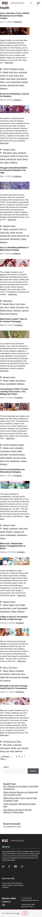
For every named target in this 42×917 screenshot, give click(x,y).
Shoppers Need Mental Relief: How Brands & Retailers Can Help (14, 170)
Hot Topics (20, 307)
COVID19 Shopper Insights (13, 69)
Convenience (5, 451)
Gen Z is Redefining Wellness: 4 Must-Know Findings (14, 248)
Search (6, 767)
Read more (9, 63)
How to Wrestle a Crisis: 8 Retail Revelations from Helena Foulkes (14, 15)
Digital (13, 451)
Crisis (11, 76)
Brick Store (13, 72)
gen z (7, 307)
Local (8, 82)
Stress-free (21, 236)
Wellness (3, 88)
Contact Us (6, 901)
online (2, 458)
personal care (5, 608)
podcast (24, 82)
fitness (12, 304)
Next (3, 759)
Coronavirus (4, 156)
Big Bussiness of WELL (12, 742)
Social (19, 159)
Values (21, 85)
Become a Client (9, 898)
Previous (4, 756)
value (12, 751)
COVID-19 (4, 76)
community (23, 72)
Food (17, 304)
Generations (7, 301)
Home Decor (11, 79)
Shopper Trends (9, 150)
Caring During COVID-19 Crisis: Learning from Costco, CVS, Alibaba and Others (14, 391)
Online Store (15, 82)
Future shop (18, 76)
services (3, 85)
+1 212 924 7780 (26, 898)
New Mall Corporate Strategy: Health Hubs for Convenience (14, 687)
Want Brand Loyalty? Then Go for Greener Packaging (13, 320)
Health (2, 79)
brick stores (7, 745)
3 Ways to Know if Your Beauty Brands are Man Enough (14, 618)
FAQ (3, 905)
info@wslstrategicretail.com (30, 900)
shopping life (13, 85)
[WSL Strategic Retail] (13, 3)
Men (7, 677)
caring (14, 153)
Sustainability (11, 384)
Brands (5, 72)
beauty (5, 605)
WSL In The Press (10, 668)
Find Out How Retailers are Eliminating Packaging (12, 470)
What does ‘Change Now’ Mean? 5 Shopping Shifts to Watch (13, 546)
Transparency (15, 239)
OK (25, 913)
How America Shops (17, 454)
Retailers (9, 458)
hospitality (4, 454)
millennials (17, 310)
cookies (17, 913)
